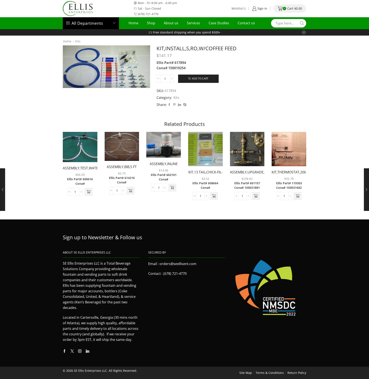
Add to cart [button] (75, 148)
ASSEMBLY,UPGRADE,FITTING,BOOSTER (247, 172)
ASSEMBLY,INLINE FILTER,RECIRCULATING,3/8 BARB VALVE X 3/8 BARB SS (163, 166)
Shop (151, 23)
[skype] (184, 105)
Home (133, 23)
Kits (78, 41)
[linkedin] (179, 105)
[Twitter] (72, 351)
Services (193, 23)
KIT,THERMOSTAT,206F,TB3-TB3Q (289, 175)
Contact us (246, 23)
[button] (89, 192)
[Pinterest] (174, 105)
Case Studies (219, 23)
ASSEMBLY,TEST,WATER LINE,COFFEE (80, 171)
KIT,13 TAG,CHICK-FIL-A (205, 175)
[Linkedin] (87, 351)
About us (171, 23)
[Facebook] (169, 105)
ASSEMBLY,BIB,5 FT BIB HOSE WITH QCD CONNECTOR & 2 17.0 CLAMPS (122, 169)
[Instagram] (80, 351)
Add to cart (200, 78)
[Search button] (302, 23)
